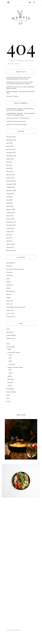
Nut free (8, 294)
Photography (10, 389)
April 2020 (9, 203)
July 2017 (9, 234)
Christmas (9, 266)
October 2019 (10, 212)
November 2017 (11, 225)
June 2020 (9, 200)
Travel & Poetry (10, 316)
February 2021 (10, 174)
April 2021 (9, 168)
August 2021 (10, 159)
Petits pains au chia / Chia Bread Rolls (20, 109)
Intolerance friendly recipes (15, 367)
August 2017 (10, 231)
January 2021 (10, 178)
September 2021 (11, 156)
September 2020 (11, 190)
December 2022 (11, 137)
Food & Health (10, 347)
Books (8, 395)
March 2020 (9, 206)
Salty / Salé (9, 301)
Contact (8, 401)
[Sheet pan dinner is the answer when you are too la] (21, 605)
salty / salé (9, 304)
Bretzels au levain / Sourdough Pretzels (20, 114)
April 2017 (9, 241)
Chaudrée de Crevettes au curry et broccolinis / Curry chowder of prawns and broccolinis (19, 82)
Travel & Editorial (11, 392)
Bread (10, 361)
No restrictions (10, 291)
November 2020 (11, 184)
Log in (8, 329)
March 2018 (9, 216)
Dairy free (9, 272)
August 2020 (10, 193)
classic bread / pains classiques (15, 269)
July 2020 (9, 197)
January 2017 (10, 247)
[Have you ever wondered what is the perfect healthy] (21, 481)
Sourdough (12, 364)
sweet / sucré (10, 313)
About (8, 398)
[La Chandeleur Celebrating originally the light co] (21, 522)
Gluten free (9, 285)
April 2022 (9, 143)
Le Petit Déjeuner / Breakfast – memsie (17, 108)
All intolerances (10, 263)
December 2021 (11, 152)
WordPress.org (10, 338)
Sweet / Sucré (10, 310)
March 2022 (9, 146)
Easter (8, 278)
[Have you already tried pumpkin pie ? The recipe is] (21, 563)
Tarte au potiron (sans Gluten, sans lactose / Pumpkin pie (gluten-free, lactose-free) (18, 78)
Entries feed (9, 332)
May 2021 (9, 165)
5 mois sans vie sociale (19, 121)
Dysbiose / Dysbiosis (12, 96)
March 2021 (9, 171)
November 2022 (11, 140)
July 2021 (9, 162)
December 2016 (11, 250)
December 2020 (11, 181)
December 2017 (11, 222)
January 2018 (10, 219)
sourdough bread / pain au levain (15, 307)
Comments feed (10, 335)
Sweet (10, 355)
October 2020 (10, 187)
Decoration (9, 275)
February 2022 (10, 149)
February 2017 (10, 244)
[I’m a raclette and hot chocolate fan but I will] (21, 439)
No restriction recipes (14, 352)
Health (8, 288)
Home (8, 343)
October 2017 (10, 228)
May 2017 (9, 238)
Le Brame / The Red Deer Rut (21, 118)
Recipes (8, 297)
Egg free (8, 282)
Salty (10, 358)
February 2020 (10, 209)
